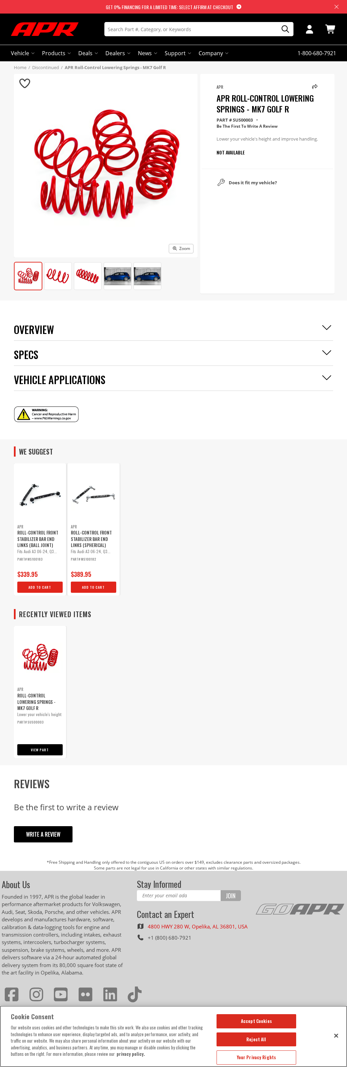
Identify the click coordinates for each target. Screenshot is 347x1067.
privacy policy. (131, 1053)
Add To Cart (39, 587)
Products (53, 53)
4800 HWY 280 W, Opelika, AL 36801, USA (198, 926)
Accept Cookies (256, 1021)
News (145, 53)
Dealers (115, 53)
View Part (40, 749)
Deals (85, 53)
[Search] (283, 29)
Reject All (256, 1039)
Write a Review (43, 834)
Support (175, 53)
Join (231, 895)
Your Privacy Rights (256, 1057)
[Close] (336, 1035)
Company (211, 53)
